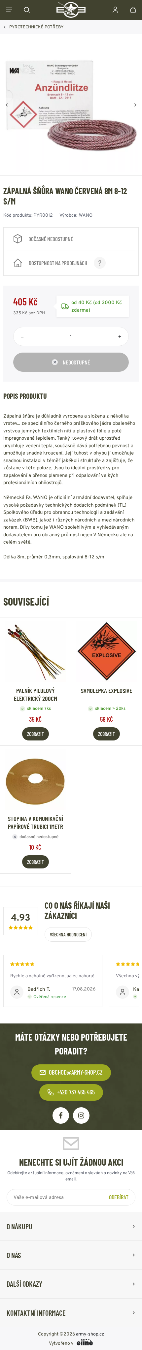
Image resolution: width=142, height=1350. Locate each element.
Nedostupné (76, 362)
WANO (85, 215)
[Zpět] (6, 104)
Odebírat (118, 1196)
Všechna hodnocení (68, 934)
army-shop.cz (90, 1333)
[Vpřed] (135, 104)
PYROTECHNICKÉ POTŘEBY (36, 27)
